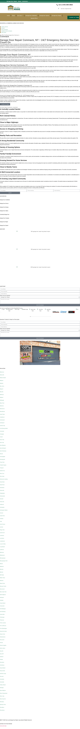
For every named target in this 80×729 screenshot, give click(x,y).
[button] (0, 312)
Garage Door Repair (56, 15)
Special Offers (34, 18)
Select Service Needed (5, 295)
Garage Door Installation (31, 15)
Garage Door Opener (44, 15)
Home (8, 15)
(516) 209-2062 (3, 726)
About (13, 15)
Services (19, 15)
